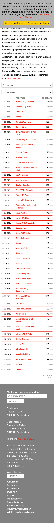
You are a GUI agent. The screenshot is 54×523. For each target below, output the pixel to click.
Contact (11, 495)
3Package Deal (14, 78)
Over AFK (12, 492)
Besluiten (12, 485)
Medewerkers (14, 498)
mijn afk (15, 476)
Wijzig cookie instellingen (20, 512)
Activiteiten (13, 488)
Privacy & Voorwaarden (19, 509)
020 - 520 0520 (25, 438)
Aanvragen (12, 481)
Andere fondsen (15, 505)
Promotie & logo (15, 502)
